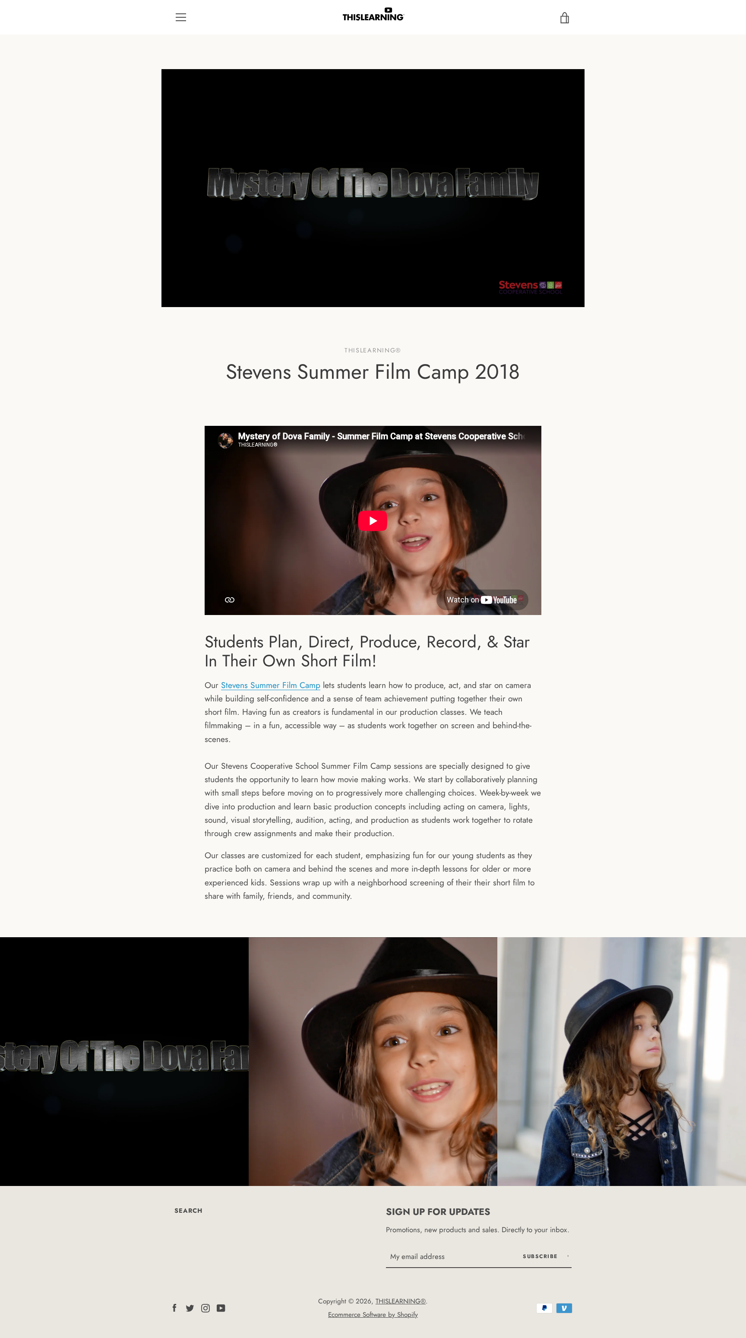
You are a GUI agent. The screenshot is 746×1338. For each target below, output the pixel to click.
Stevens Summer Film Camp (270, 685)
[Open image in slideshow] (373, 188)
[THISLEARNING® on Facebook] (174, 1307)
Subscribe (541, 1256)
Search (188, 1210)
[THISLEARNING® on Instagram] (205, 1307)
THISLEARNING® (401, 1301)
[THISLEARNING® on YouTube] (221, 1307)
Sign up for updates (438, 1211)
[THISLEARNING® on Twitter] (190, 1307)
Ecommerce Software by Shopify (373, 1314)
